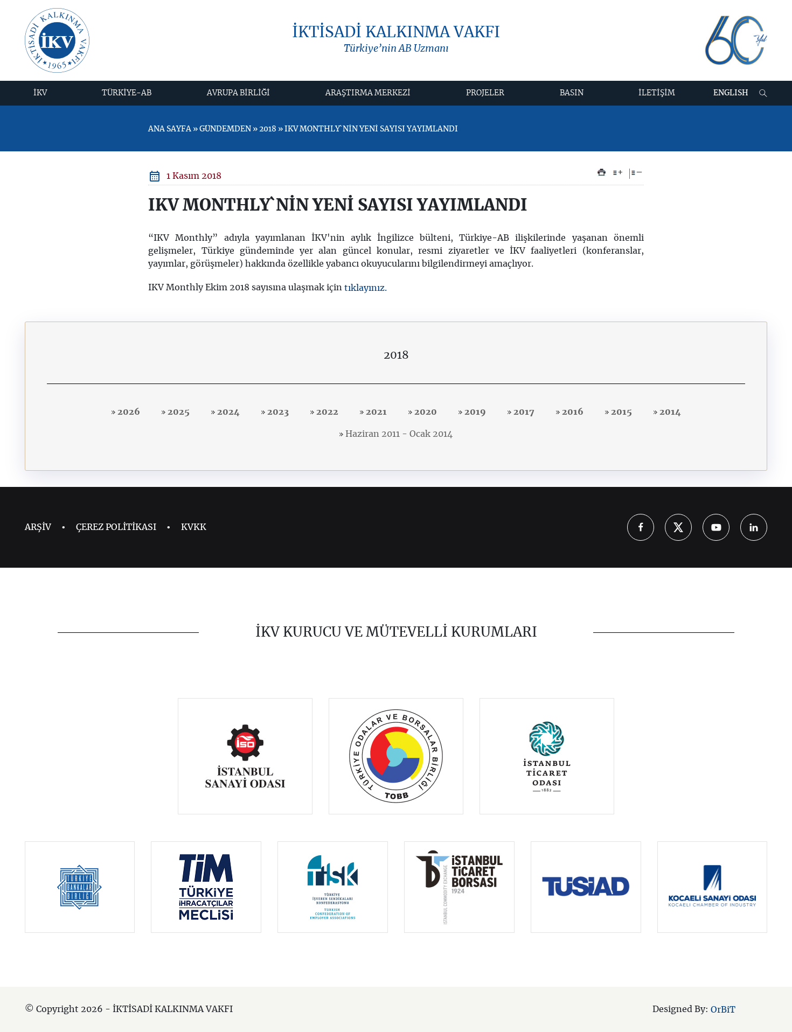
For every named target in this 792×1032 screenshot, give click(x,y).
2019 (474, 412)
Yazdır (601, 172)
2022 (326, 412)
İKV (40, 93)
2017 (522, 412)
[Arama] (763, 93)
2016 (571, 412)
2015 (620, 412)
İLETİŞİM (656, 93)
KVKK (193, 527)
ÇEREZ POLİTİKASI (116, 527)
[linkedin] (753, 527)
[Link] (245, 756)
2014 (669, 412)
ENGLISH (730, 93)
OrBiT (723, 1009)
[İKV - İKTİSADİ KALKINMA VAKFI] (57, 40)
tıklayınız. (365, 288)
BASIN (571, 93)
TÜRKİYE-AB (126, 93)
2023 (277, 412)
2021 (375, 412)
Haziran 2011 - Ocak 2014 (398, 434)
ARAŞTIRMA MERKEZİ (368, 93)
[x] (678, 527)
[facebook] (640, 527)
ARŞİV (38, 527)
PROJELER (485, 93)
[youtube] (716, 527)
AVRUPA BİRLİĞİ (238, 93)
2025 (177, 412)
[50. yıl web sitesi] (735, 41)
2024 (227, 412)
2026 (127, 412)
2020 (424, 412)
